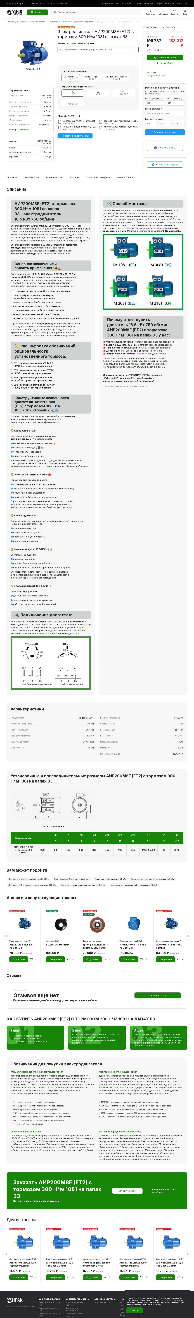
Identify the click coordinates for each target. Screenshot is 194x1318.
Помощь (148, 3)
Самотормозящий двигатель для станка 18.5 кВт (83, 885)
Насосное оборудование (105, 1299)
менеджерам (138, 363)
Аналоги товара (124, 177)
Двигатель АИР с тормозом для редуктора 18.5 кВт (32, 885)
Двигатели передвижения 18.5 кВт (110, 879)
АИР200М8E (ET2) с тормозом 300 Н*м (23, 850)
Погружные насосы (101, 1302)
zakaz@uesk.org (158, 1192)
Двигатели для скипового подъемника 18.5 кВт (152, 879)
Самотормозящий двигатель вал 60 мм (72, 879)
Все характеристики (18, 129)
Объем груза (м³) (174, 98)
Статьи (137, 3)
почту (44, 1041)
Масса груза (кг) (153, 98)
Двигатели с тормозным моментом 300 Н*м (28, 879)
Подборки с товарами (98, 177)
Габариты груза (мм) (154, 119)
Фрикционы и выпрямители (72, 1309)
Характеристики (110, 3)
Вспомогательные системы (77, 1299)
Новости (169, 3)
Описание (12, 177)
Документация (31, 177)
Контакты (182, 3)
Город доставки (153, 109)
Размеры (126, 3)
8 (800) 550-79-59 (57, 3)
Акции (159, 3)
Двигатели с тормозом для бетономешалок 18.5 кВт (134, 885)
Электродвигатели (49, 1299)
